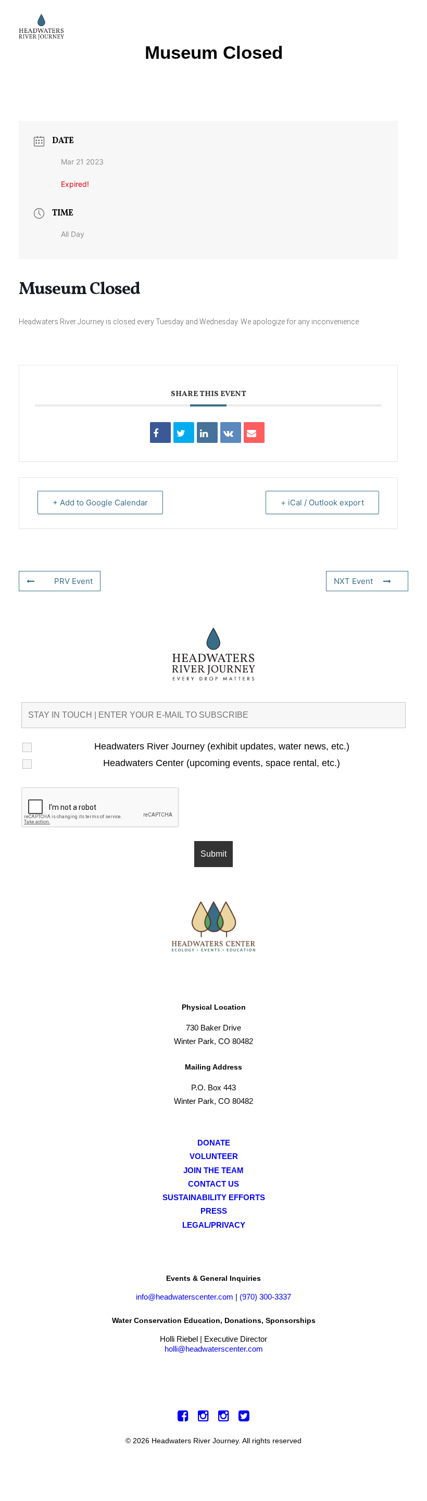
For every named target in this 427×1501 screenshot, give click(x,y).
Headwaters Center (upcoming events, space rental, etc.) (221, 763)
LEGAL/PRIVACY (213, 1224)
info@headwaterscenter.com (184, 1296)
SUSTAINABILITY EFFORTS (213, 1197)
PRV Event (73, 581)
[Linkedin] (207, 432)
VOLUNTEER (214, 1156)
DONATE (213, 1142)
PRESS (213, 1210)
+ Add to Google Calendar (100, 502)
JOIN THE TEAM (213, 1170)
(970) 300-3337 (265, 1296)
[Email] (254, 432)
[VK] (230, 432)
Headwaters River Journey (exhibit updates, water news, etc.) (221, 746)
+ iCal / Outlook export (322, 502)
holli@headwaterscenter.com (214, 1348)
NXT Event (353, 581)
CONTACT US (213, 1183)
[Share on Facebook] (160, 432)
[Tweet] (183, 432)
